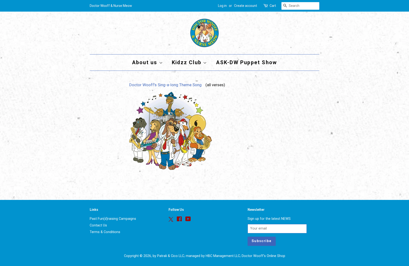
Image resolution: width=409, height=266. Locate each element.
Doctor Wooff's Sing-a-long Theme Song (166, 84)
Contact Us (98, 225)
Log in (222, 6)
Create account (245, 6)
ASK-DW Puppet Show (246, 62)
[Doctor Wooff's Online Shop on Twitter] (171, 219)
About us (145, 62)
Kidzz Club (187, 62)
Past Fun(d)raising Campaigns (113, 219)
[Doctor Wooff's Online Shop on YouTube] (188, 220)
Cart (273, 6)
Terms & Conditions (105, 232)
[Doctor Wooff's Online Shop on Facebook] (179, 220)
